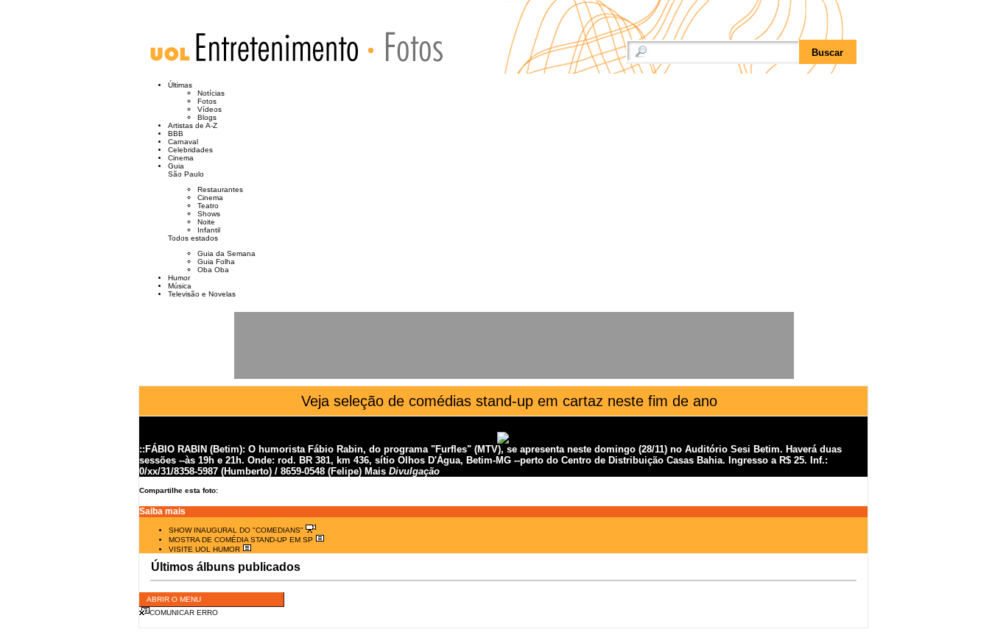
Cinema (181, 158)
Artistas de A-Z (192, 125)
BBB (175, 133)
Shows (208, 214)
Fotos (407, 46)
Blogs (207, 117)
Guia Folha (216, 262)
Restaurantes (220, 189)
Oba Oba (213, 270)
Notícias (211, 93)
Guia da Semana (226, 253)
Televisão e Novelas (202, 294)
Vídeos (209, 109)
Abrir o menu (174, 599)
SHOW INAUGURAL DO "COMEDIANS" (237, 530)
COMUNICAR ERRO (184, 612)
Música (179, 286)
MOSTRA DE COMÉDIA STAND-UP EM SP (242, 540)
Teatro (208, 206)
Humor (179, 278)
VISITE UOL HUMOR (205, 549)
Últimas (180, 85)
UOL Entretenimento (261, 53)
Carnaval (183, 142)
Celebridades (190, 150)
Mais (375, 471)
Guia (176, 166)
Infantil (208, 230)
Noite (206, 222)
